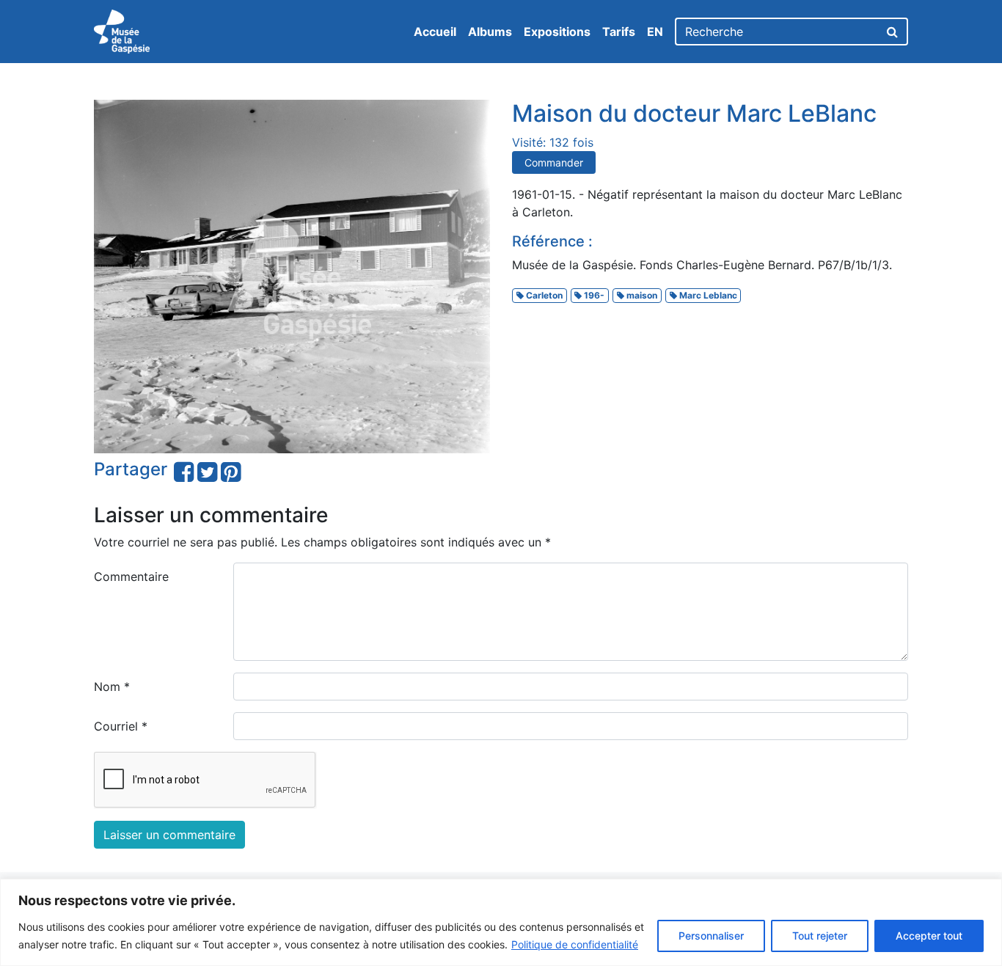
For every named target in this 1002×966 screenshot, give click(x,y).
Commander (553, 162)
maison (640, 295)
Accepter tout (929, 935)
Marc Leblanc (707, 295)
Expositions (557, 31)
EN (655, 31)
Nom (112, 686)
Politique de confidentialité (574, 944)
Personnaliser (711, 935)
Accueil (435, 31)
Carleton (543, 295)
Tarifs (618, 31)
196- (593, 295)
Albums (490, 31)
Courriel (120, 726)
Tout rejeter (819, 935)
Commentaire (131, 576)
